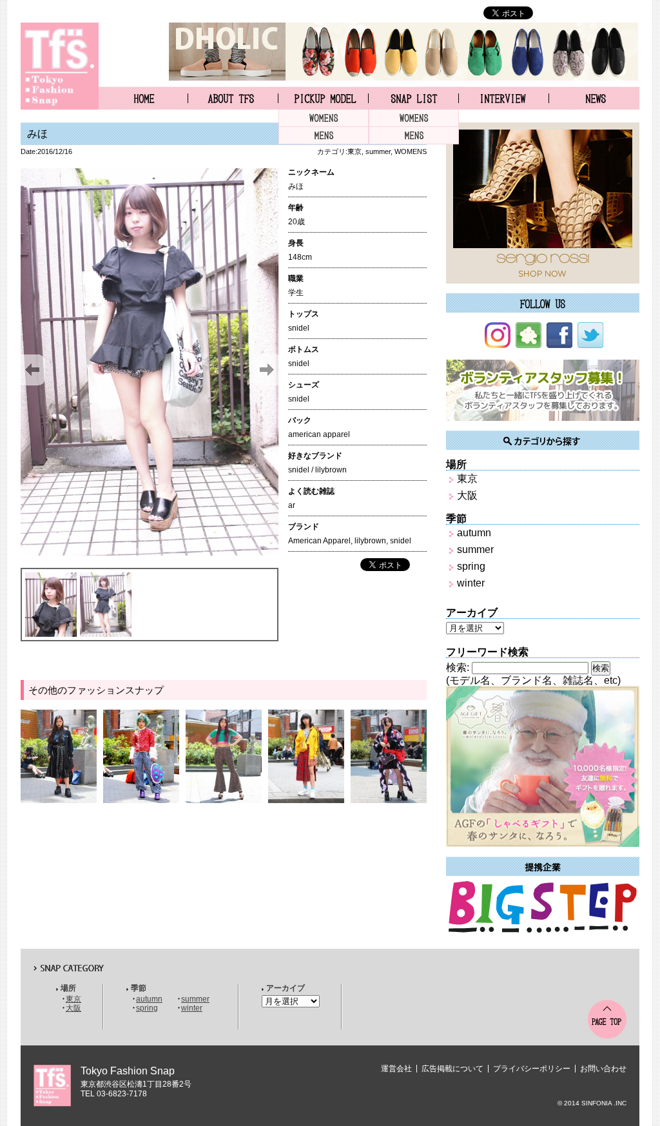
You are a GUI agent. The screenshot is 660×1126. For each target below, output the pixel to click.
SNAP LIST (413, 98)
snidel (400, 540)
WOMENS (323, 118)
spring (471, 566)
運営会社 (396, 1068)
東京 (354, 151)
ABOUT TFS (233, 98)
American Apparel (319, 540)
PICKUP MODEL (323, 98)
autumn (474, 532)
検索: (457, 667)
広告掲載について (452, 1068)
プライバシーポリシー (531, 1068)
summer (378, 151)
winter (471, 583)
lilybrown (370, 540)
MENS (323, 135)
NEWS (594, 98)
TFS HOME (143, 98)
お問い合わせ (603, 1068)
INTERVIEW (503, 98)
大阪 (467, 495)
